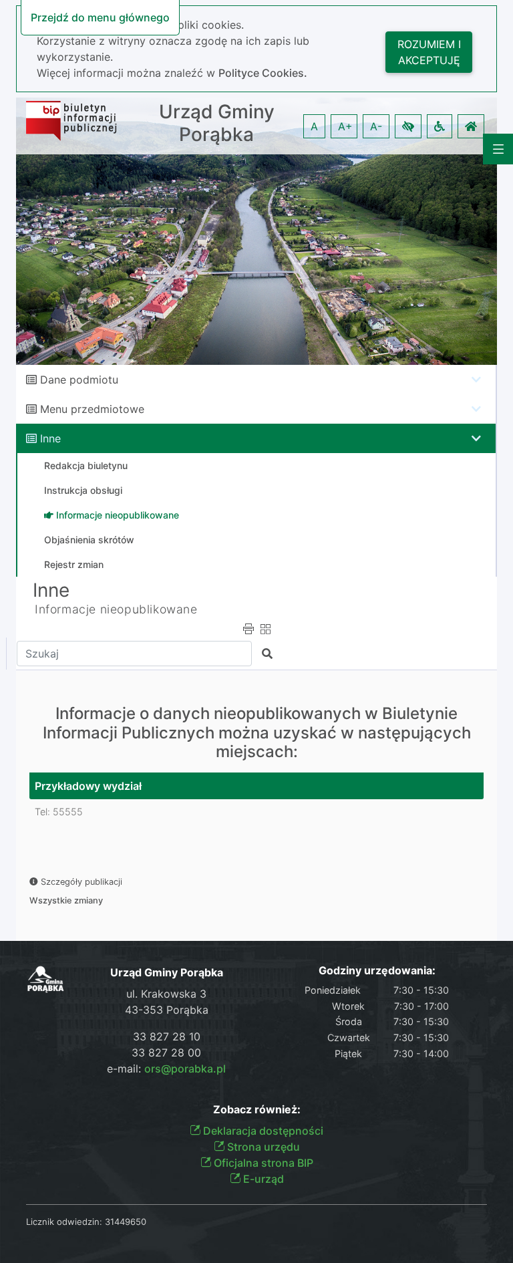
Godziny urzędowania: (377, 970)
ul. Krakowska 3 (166, 993)
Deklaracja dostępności (261, 1130)
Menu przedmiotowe (92, 409)
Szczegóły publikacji (80, 882)
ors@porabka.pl (185, 1068)
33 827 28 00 (166, 1052)
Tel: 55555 (59, 811)
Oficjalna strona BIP (262, 1162)
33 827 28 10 (166, 1036)
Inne (50, 438)
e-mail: (166, 1068)
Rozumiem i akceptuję (429, 52)
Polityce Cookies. (262, 73)
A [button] (314, 126)
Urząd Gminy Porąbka (217, 123)
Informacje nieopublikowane (116, 609)
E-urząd (262, 1178)
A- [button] (376, 126)
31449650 (125, 1221)
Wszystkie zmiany (66, 900)
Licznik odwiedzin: (64, 1221)
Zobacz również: (257, 1109)
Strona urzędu (262, 1146)
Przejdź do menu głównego (100, 17)
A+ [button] (345, 126)
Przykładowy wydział (88, 786)
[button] (408, 126)
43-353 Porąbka (166, 1009)
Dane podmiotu (79, 379)
